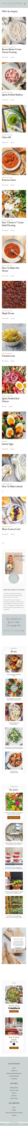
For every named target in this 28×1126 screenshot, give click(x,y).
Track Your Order (14, 1090)
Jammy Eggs (7, 443)
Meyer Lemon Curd (11, 529)
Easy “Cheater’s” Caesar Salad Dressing (13, 224)
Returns (14, 1093)
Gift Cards (14, 1095)
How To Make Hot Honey (10, 269)
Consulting (14, 1078)
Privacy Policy (14, 1098)
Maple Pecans (8, 313)
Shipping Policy (14, 1087)
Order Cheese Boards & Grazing (14, 1112)
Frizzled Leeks (8, 355)
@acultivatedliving (14, 1076)
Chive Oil (6, 137)
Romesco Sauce (9, 179)
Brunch (4, 441)
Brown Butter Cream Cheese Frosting (11, 51)
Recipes (14, 1110)
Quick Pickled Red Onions (10, 400)
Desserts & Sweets (8, 47)
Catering (14, 1115)
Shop (14, 1107)
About (14, 1068)
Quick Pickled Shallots (12, 94)
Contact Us (14, 1070)
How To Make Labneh (12, 486)
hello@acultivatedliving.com (14, 1073)
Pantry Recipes (7, 92)
